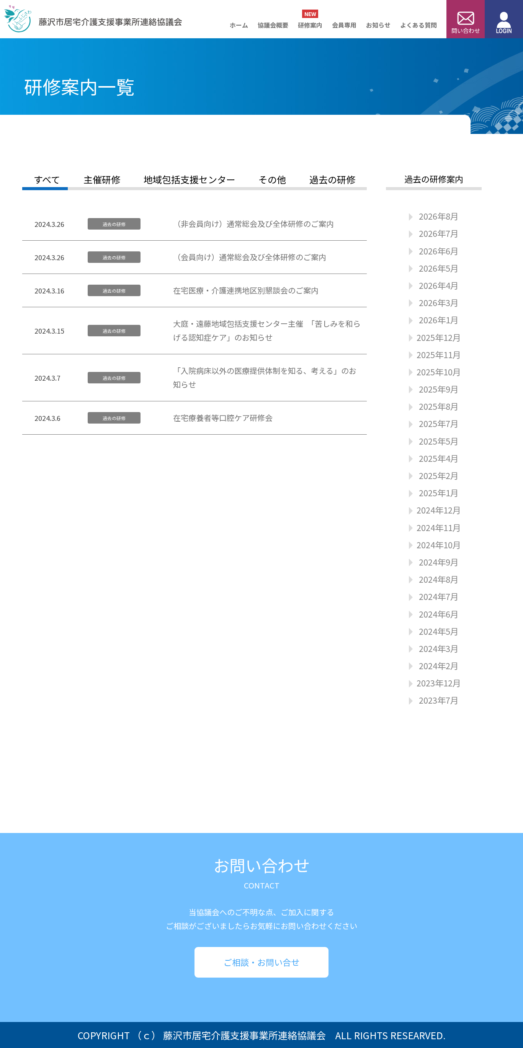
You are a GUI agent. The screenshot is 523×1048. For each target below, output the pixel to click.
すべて (47, 179)
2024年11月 (439, 527)
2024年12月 (439, 510)
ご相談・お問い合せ (261, 962)
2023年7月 (439, 700)
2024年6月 (439, 614)
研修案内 (310, 24)
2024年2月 (439, 665)
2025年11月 (439, 354)
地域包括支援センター (189, 179)
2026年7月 (439, 233)
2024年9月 (439, 562)
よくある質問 (418, 24)
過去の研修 (332, 179)
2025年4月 (439, 458)
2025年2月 (439, 475)
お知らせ (378, 24)
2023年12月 (439, 682)
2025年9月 (439, 389)
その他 (272, 179)
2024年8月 (439, 579)
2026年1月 (439, 319)
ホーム (239, 24)
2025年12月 (439, 337)
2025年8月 (439, 406)
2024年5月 (439, 631)
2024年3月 (439, 648)
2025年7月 (439, 423)
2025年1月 (439, 492)
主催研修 (101, 179)
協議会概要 (273, 24)
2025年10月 (439, 371)
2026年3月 (439, 302)
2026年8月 (439, 216)
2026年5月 (439, 268)
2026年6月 (439, 250)
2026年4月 (439, 285)
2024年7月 (439, 596)
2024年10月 (439, 544)
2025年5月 (439, 441)
